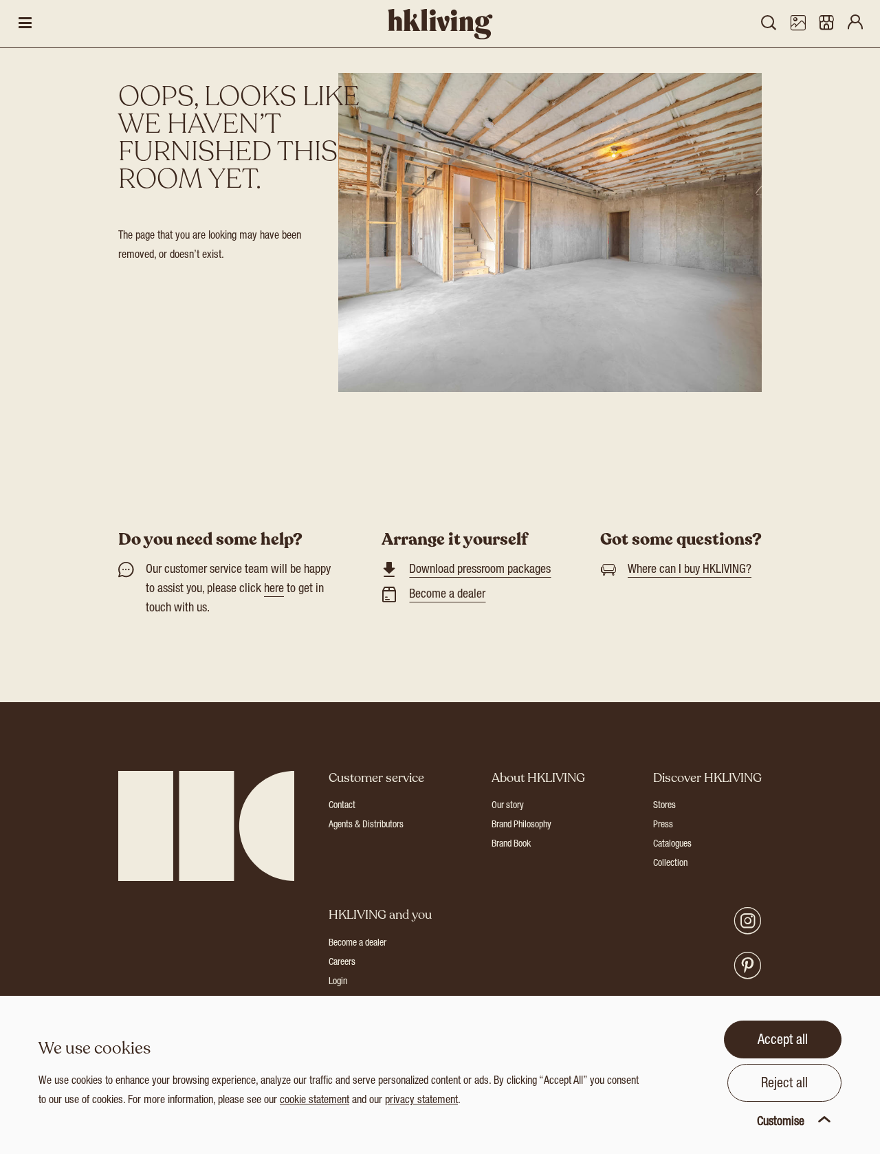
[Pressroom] (797, 24)
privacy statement (421, 1101)
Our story (508, 806)
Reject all (784, 1084)
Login (338, 982)
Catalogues (672, 844)
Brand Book (511, 844)
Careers (342, 963)
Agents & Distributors (366, 825)
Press (663, 825)
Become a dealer (447, 595)
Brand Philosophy (521, 825)
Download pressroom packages (480, 570)
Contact (342, 806)
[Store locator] (826, 24)
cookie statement (314, 1101)
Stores (664, 806)
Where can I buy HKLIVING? (689, 570)
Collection (670, 864)
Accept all (783, 1041)
